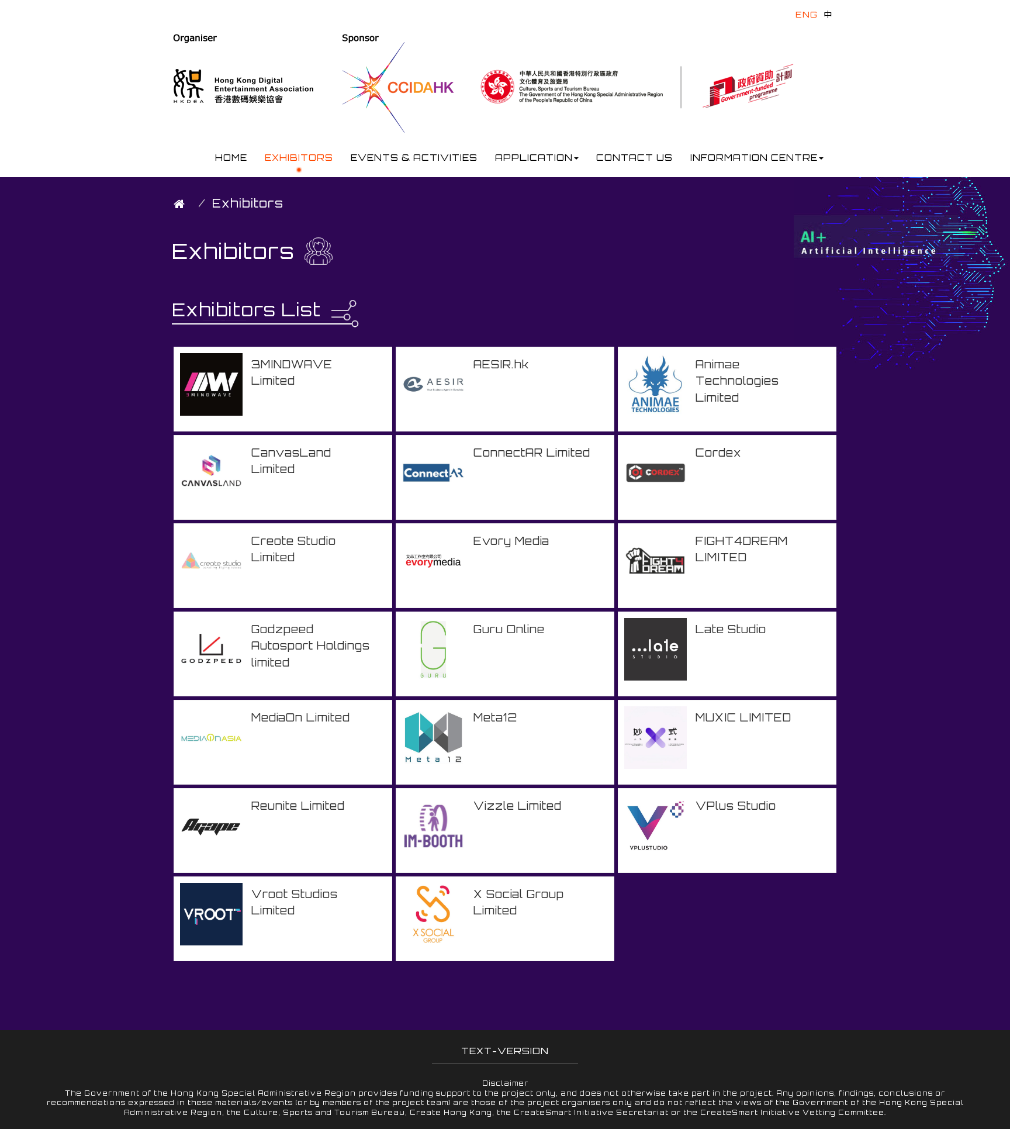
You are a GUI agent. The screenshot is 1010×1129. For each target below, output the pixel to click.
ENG (806, 14)
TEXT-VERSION (505, 1051)
